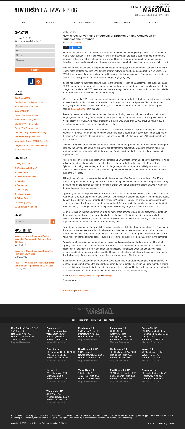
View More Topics (23, 150)
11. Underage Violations (26, 207)
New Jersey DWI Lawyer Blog (46, 9)
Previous (68, 290)
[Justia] (31, 81)
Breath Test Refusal (26, 128)
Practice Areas (122, 22)
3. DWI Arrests (21, 172)
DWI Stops (96, 276)
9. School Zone (22, 198)
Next (86, 290)
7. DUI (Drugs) (21, 189)
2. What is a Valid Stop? (26, 168)
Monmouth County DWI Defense (32, 141)
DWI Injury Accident (26, 124)
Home (24, 22)
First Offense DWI (26, 119)
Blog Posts (109, 320)
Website (50, 22)
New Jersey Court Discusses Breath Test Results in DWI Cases (34, 252)
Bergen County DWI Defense (31, 145)
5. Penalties (20, 181)
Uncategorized (109, 276)
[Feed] (38, 81)
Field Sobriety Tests (26, 106)
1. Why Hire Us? (22, 164)
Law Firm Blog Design (161, 423)
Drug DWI (22, 111)
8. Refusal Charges (24, 194)
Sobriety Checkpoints (27, 137)
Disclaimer (83, 320)
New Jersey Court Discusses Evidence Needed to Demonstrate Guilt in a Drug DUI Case (33, 239)
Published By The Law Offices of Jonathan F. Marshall (149, 10)
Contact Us (96, 320)
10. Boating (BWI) (23, 202)
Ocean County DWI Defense (30, 132)
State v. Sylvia (78, 109)
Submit (35, 70)
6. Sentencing (21, 185)
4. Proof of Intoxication (25, 177)
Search (53, 221)
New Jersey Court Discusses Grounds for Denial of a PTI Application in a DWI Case (34, 264)
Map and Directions (20, 342)
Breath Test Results (26, 115)
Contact (155, 22)
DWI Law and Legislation (81, 276)
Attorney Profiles (84, 22)
